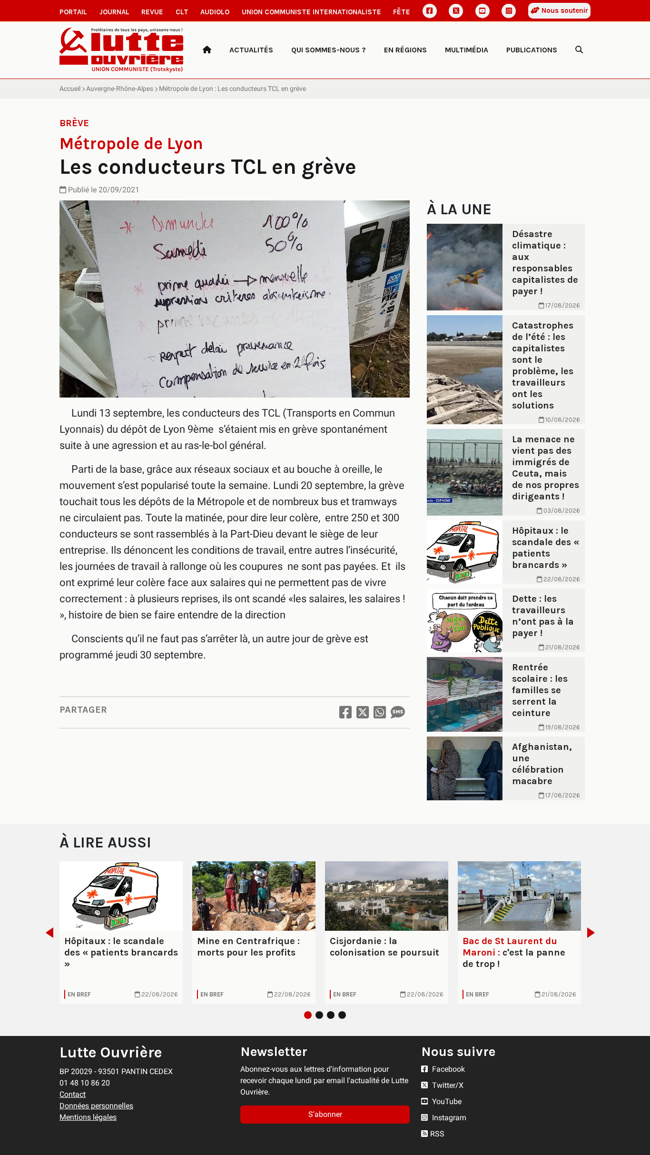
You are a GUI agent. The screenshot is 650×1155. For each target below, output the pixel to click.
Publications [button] (531, 49)
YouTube (446, 1101)
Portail (73, 12)
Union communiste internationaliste (311, 12)
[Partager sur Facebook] (345, 712)
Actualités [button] (251, 49)
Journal (114, 12)
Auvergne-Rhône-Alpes (119, 88)
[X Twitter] (456, 11)
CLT (182, 12)
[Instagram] (509, 11)
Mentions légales (88, 1117)
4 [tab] (342, 1015)
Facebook (447, 1069)
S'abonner (325, 1114)
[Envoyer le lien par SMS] (398, 712)
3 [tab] (331, 1015)
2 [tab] (319, 1015)
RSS (437, 1133)
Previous (46, 932)
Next (593, 932)
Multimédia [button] (466, 49)
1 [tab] (308, 1015)
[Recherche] (579, 50)
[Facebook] (430, 11)
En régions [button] (405, 49)
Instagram (448, 1117)
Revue (152, 12)
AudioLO (214, 12)
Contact (72, 1094)
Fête (401, 12)
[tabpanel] (121, 932)
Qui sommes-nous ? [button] (328, 49)
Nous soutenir (564, 10)
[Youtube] (482, 11)
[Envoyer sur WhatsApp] (380, 712)
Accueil (69, 88)
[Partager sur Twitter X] (362, 712)
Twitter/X (446, 1085)
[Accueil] (207, 50)
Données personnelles (96, 1105)
